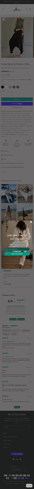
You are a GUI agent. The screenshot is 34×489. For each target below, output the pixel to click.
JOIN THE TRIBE (17, 254)
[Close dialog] (31, 222)
